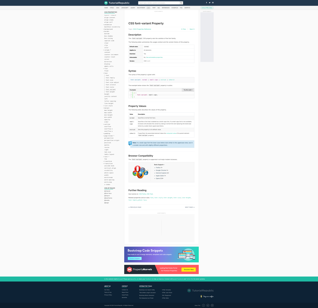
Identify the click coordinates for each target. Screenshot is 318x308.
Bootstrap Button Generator (146, 295)
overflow (107, 126)
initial (163, 80)
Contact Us (125, 289)
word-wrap (108, 182)
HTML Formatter (166, 290)
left (106, 99)
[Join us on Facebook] (206, 3)
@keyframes (108, 198)
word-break (108, 177)
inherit (172, 80)
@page (106, 203)
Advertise (124, 297)
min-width (108, 117)
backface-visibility (112, 27)
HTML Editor (165, 298)
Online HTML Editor (207, 7)
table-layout (109, 154)
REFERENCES (166, 7)
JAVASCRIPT (124, 7)
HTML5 (112, 7)
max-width (108, 112)
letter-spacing (110, 101)
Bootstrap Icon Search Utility (147, 290)
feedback (149, 279)
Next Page (189, 207)
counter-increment (111, 54)
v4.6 (148, 7)
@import (107, 195)
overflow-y (108, 131)
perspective (108, 138)
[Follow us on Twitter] (209, 3)
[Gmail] (212, 305)
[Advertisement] (158, 16)
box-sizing (108, 38)
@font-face (107, 193)
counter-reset (109, 57)
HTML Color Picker (167, 292)
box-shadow (108, 36)
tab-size (107, 152)
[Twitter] (207, 305)
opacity (107, 119)
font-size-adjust (112, 82)
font (107, 75)
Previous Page (135, 207)
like (135, 279)
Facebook (180, 279)
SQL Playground (166, 295)
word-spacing (109, 180)
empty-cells (108, 66)
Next (191, 29)
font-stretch (111, 85)
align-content (109, 17)
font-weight (110, 92)
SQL (159, 7)
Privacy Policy (108, 295)
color (106, 47)
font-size (109, 80)
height (106, 94)
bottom (106, 33)
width (106, 175)
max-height (108, 110)
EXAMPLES (175, 7)
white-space (108, 173)
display (107, 64)
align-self (108, 22)
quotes (106, 145)
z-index (107, 184)
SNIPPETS (187, 7)
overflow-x (108, 129)
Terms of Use (107, 292)
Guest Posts (125, 295)
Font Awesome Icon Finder (146, 298)
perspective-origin (111, 140)
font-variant (111, 89)
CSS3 (117, 7)
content (107, 52)
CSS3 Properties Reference (142, 29)
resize (106, 147)
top (105, 159)
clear (106, 43)
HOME (106, 7)
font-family (110, 78)
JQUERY (132, 7)
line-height (108, 103)
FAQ (181, 7)
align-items (108, 20)
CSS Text (150, 194)
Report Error (125, 292)
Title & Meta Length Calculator (147, 292)
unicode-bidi (109, 166)
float (106, 71)
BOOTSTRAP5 (141, 7)
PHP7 (154, 7)
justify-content (110, 96)
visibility (108, 170)
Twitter (188, 279)
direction (108, 61)
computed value (171, 133)
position (107, 142)
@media (106, 200)
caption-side (109, 40)
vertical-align (110, 168)
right (106, 150)
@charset (107, 191)
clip (106, 45)
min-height (108, 115)
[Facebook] (203, 305)
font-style (110, 87)
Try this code (188, 90)
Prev (184, 29)
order (106, 122)
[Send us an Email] (213, 3)
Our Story (107, 289)
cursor (106, 59)
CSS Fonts (142, 194)
